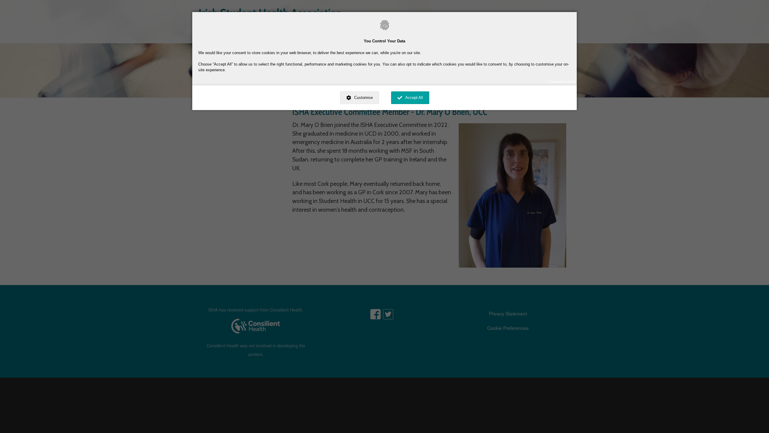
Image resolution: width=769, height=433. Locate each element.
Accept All (414, 97)
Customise (363, 97)
